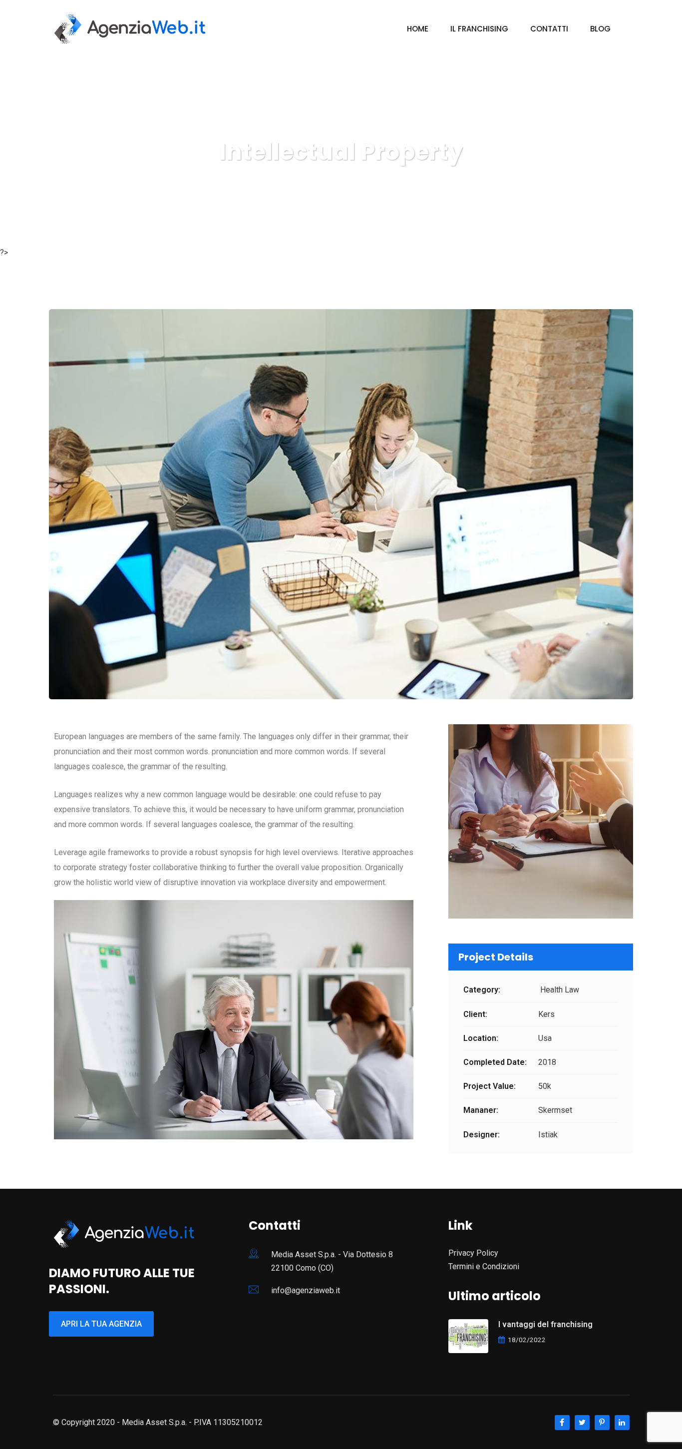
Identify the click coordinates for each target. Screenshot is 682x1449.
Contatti (549, 28)
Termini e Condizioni (483, 1266)
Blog (600, 28)
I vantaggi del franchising (545, 1324)
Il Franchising (479, 28)
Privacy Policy (473, 1253)
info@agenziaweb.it (305, 1290)
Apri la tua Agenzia (101, 1324)
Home (417, 28)
